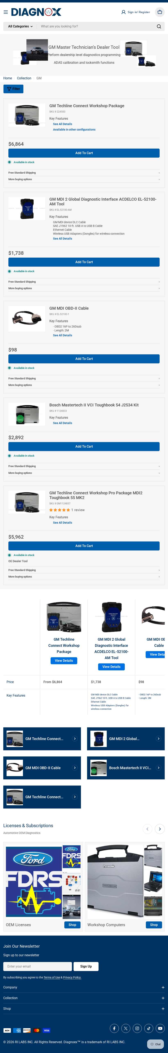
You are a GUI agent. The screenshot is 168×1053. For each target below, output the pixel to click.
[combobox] (84, 26)
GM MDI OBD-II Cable (69, 308)
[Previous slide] (147, 829)
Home (7, 78)
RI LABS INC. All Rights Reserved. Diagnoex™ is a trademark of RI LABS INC (69, 1042)
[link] (72, 857)
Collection (24, 78)
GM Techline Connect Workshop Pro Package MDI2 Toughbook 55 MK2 (95, 495)
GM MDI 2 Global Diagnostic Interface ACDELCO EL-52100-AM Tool (103, 201)
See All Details (62, 124)
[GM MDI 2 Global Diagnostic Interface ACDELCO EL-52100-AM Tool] (26, 199)
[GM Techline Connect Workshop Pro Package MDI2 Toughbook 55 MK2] (26, 493)
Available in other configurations (74, 129)
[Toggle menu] (5, 12)
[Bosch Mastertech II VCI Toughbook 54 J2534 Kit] (26, 405)
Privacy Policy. (72, 977)
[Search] (159, 26)
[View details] (75, 738)
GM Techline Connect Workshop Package (86, 105)
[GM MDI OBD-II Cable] (26, 308)
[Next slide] (160, 829)
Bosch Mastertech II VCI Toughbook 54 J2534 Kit (94, 405)
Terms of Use (52, 977)
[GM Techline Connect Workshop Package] (26, 106)
